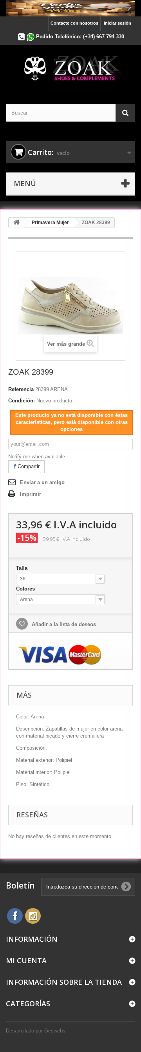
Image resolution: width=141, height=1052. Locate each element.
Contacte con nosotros (74, 23)
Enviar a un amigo (42, 482)
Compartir (28, 466)
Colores (26, 589)
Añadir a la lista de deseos (63, 624)
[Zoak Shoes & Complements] (70, 67)
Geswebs (54, 1031)
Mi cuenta (26, 960)
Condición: (21, 401)
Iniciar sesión (117, 23)
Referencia (21, 389)
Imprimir (30, 494)
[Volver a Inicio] (16, 223)
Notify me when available (36, 457)
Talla (22, 568)
